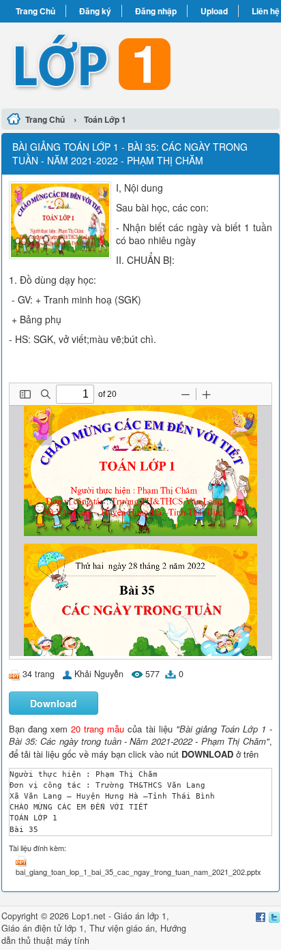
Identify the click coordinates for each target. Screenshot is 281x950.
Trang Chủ (35, 11)
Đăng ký (95, 11)
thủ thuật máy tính (53, 940)
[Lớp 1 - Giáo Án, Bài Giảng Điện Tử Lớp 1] (140, 63)
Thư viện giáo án (122, 928)
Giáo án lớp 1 (140, 916)
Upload (214, 11)
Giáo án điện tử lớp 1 (42, 928)
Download (53, 703)
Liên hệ (266, 11)
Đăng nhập (156, 11)
